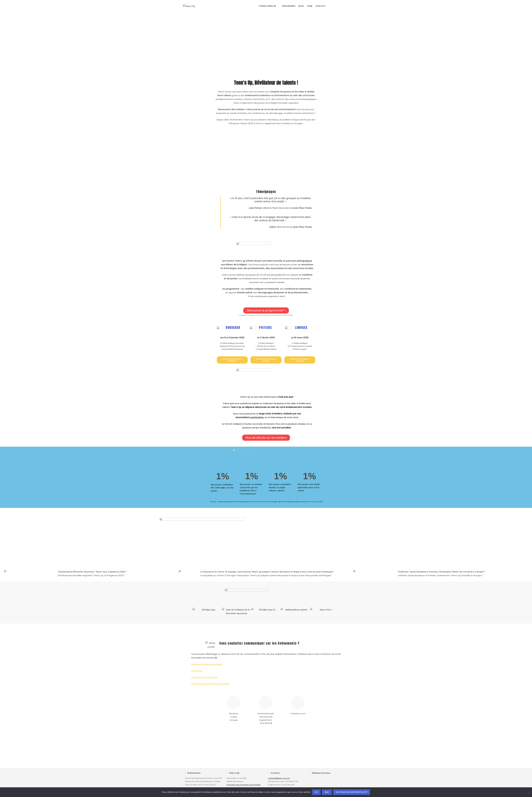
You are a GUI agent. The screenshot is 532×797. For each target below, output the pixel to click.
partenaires (257, 417)
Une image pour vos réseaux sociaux (210, 683)
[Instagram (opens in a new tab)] (336, 5)
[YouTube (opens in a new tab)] (348, 5)
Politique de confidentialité (351, 792)
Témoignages (266, 191)
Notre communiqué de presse (206, 664)
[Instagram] (320, 780)
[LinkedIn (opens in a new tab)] (342, 5)
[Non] (528, 792)
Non (327, 792)
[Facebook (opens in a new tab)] (330, 5)
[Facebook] (313, 780)
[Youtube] (334, 780)
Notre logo (196, 670)
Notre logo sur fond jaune (204, 677)
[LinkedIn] (327, 780)
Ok (316, 792)
